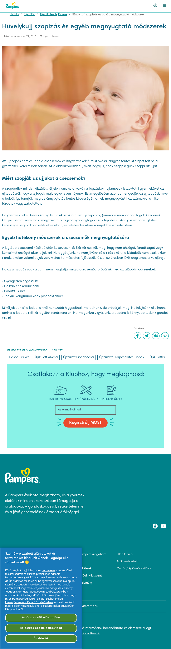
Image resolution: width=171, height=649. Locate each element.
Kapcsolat (67, 561)
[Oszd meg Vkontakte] (155, 335)
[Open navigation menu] (164, 5)
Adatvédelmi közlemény (76, 582)
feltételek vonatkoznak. (86, 633)
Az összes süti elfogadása (41, 617)
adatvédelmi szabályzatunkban (49, 591)
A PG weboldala (127, 561)
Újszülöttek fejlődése (53, 14)
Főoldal (14, 14)
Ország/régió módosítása (134, 568)
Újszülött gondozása (78, 357)
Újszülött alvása (46, 357)
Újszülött (29, 14)
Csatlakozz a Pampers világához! (83, 554)
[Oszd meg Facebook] (137, 335)
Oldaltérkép (125, 554)
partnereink (48, 570)
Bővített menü (88, 606)
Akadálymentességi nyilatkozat (81, 575)
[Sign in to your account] (155, 5)
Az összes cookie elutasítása (41, 628)
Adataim (66, 590)
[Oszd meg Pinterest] (165, 335)
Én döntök (41, 638)
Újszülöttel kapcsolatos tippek (121, 357)
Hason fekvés (19, 357)
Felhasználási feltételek (76, 568)
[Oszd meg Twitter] (146, 335)
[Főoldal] (12, 5)
